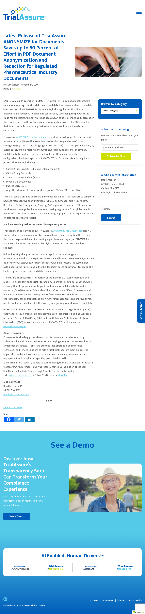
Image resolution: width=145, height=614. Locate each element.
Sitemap (121, 600)
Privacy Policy (135, 600)
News (17, 89)
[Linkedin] (30, 419)
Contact (94, 600)
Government (108, 600)
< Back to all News (12, 408)
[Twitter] (19, 419)
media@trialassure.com (16, 395)
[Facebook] (9, 419)
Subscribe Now (116, 156)
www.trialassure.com (14, 327)
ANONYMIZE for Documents (31, 137)
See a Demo (16, 516)
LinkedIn (62, 375)
